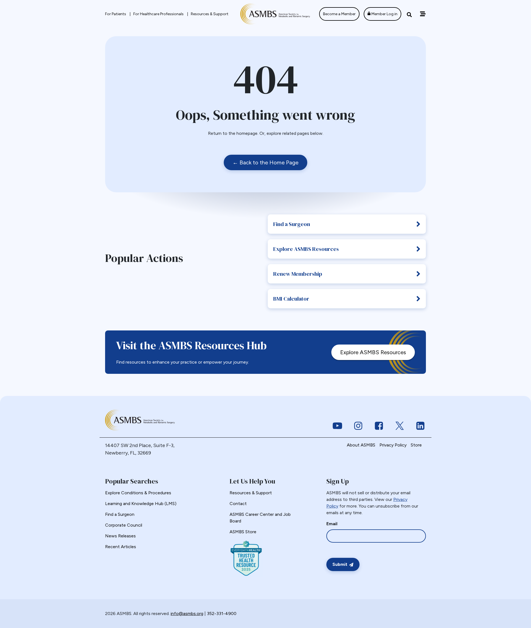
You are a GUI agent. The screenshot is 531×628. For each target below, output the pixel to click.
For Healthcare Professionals (158, 14)
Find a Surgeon (291, 224)
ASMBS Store (243, 531)
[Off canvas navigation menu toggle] (423, 14)
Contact (238, 503)
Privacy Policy (393, 445)
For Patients (116, 14)
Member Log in (384, 14)
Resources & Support (209, 14)
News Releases (120, 535)
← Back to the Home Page (265, 162)
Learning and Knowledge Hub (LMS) (140, 503)
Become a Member (339, 14)
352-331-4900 (221, 613)
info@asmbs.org (187, 613)
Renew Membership (297, 274)
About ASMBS (361, 445)
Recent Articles (120, 546)
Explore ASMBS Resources (306, 249)
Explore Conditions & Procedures (138, 492)
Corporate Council (123, 525)
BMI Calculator (291, 299)
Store (416, 445)
